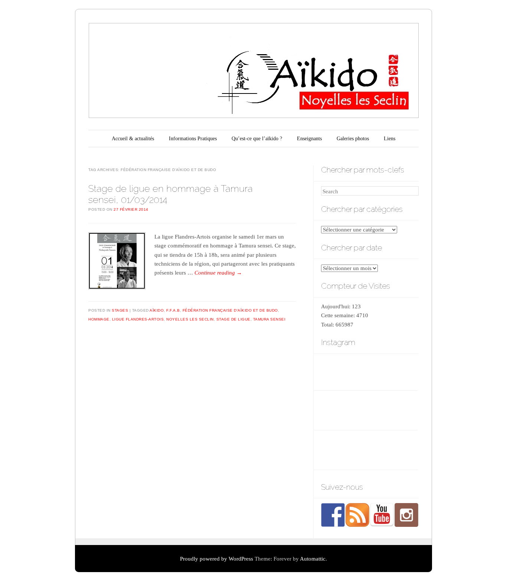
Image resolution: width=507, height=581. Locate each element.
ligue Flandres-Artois (138, 319)
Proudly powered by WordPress (216, 559)
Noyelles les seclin (190, 319)
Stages (120, 310)
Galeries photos (353, 138)
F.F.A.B (173, 310)
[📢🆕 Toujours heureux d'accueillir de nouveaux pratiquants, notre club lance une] (335, 371)
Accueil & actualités (133, 138)
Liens (389, 138)
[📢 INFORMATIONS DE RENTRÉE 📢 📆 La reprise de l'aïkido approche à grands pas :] (402, 371)
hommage (98, 319)
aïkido (157, 310)
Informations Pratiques (193, 138)
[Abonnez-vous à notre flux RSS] (357, 515)
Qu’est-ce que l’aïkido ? (257, 138)
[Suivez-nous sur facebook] (333, 515)
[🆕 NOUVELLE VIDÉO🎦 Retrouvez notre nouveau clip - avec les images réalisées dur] (369, 371)
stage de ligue (233, 319)
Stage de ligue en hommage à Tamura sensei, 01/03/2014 (170, 194)
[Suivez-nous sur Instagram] (406, 515)
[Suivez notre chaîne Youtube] (382, 515)
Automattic (313, 559)
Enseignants (309, 138)
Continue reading (218, 273)
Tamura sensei (269, 319)
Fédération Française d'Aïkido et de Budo (230, 310)
